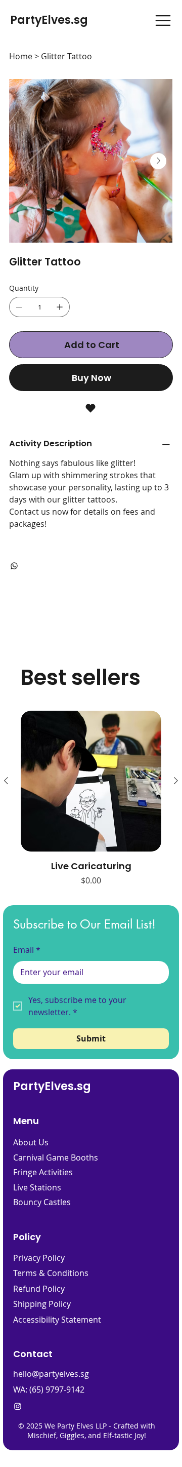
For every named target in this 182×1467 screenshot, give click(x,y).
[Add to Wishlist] (90, 408)
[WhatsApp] (14, 566)
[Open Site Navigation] (163, 20)
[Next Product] (176, 781)
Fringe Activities (43, 1172)
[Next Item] (158, 161)
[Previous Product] (6, 781)
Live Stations (37, 1187)
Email (26, 949)
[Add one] (60, 307)
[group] (91, 798)
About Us (31, 1142)
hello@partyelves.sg (51, 1373)
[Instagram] (17, 1406)
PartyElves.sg (49, 20)
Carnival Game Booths (55, 1157)
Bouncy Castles (42, 1202)
